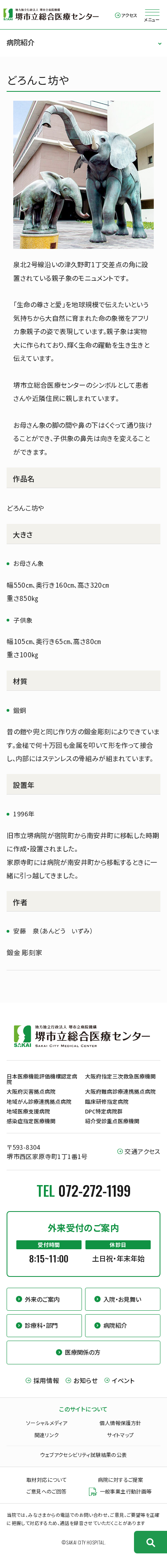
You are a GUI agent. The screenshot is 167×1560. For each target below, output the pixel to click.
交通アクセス (142, 1151)
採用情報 (46, 1380)
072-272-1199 (94, 1190)
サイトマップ (120, 1435)
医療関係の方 (82, 1352)
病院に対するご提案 (120, 1479)
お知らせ (85, 1380)
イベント (123, 1380)
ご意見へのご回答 (46, 1491)
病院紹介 (21, 42)
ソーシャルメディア (47, 1423)
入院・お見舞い (122, 1299)
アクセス (129, 15)
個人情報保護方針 (120, 1423)
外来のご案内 (42, 1299)
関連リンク (47, 1435)
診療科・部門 (41, 1325)
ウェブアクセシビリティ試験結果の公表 (83, 1454)
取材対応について (46, 1479)
